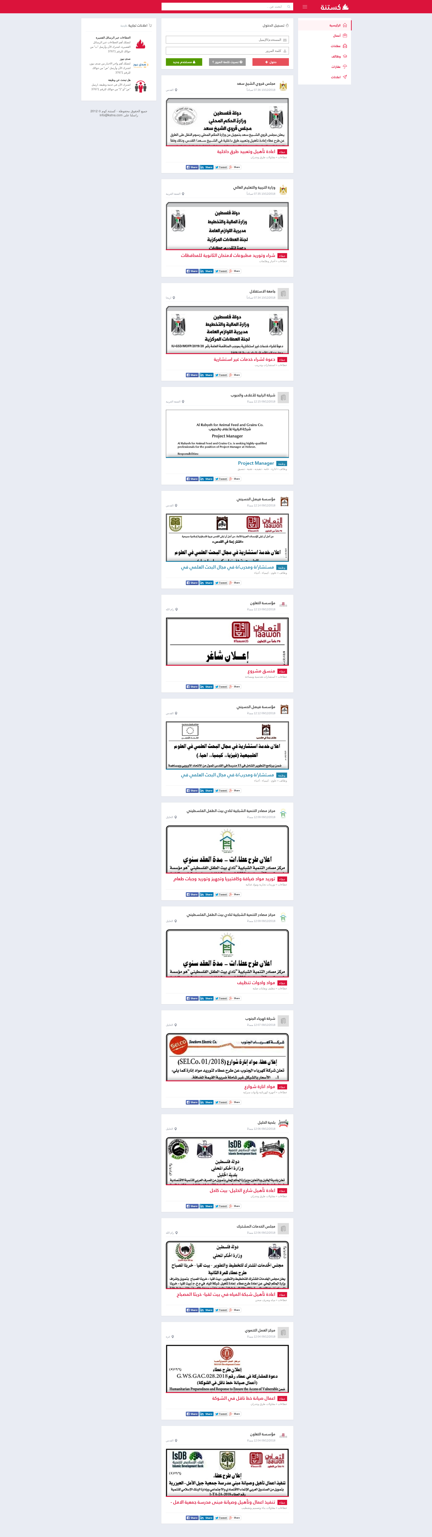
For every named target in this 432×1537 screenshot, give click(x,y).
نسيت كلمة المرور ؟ (226, 62)
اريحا (168, 297)
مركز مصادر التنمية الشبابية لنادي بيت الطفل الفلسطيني (231, 810)
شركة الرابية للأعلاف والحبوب (253, 395)
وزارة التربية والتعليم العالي (254, 187)
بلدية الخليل (266, 1122)
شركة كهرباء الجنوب (260, 1018)
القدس (169, 89)
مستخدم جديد (183, 62)
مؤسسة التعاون (262, 602)
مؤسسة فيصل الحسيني (256, 499)
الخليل (169, 817)
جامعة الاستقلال (262, 291)
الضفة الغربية (173, 193)
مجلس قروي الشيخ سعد (256, 83)
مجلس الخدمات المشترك (256, 1226)
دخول (273, 62)
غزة (168, 1336)
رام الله (170, 609)
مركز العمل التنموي (260, 1330)
